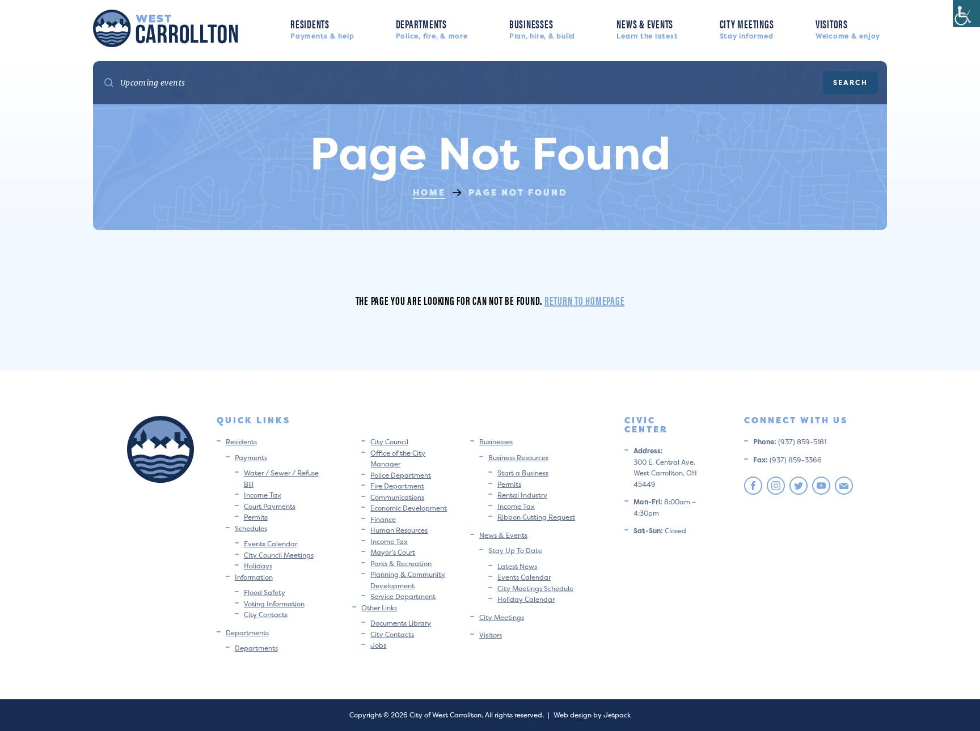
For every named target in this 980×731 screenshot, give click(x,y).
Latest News (517, 566)
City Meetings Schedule (535, 588)
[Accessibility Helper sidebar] (966, 13)
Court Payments (269, 506)
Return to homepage (584, 300)
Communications (397, 497)
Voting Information (274, 604)
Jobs (378, 645)
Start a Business (522, 473)
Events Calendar (270, 544)
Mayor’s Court (392, 552)
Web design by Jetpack (592, 715)
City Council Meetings (279, 555)
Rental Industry (522, 495)
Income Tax (262, 495)
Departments (432, 28)
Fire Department (397, 486)
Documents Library (400, 623)
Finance (383, 519)
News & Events (647, 28)
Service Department (403, 596)
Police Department (400, 475)
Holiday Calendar (526, 599)
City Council (389, 442)
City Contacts (266, 614)
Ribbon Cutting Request (536, 517)
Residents (322, 28)
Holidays (258, 566)
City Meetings (747, 28)
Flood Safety (264, 592)
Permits (256, 517)
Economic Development (408, 508)
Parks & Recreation (401, 563)
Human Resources (399, 530)
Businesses (542, 28)
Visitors (848, 28)
